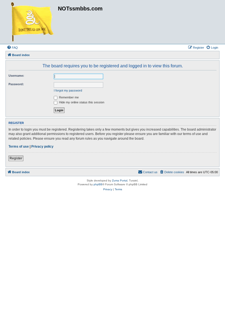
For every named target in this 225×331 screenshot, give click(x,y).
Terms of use (19, 146)
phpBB (98, 184)
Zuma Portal (119, 180)
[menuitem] (12, 47)
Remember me (68, 97)
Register (16, 158)
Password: (16, 84)
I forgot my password (68, 90)
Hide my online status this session (81, 102)
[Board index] (32, 22)
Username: (16, 75)
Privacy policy (42, 146)
